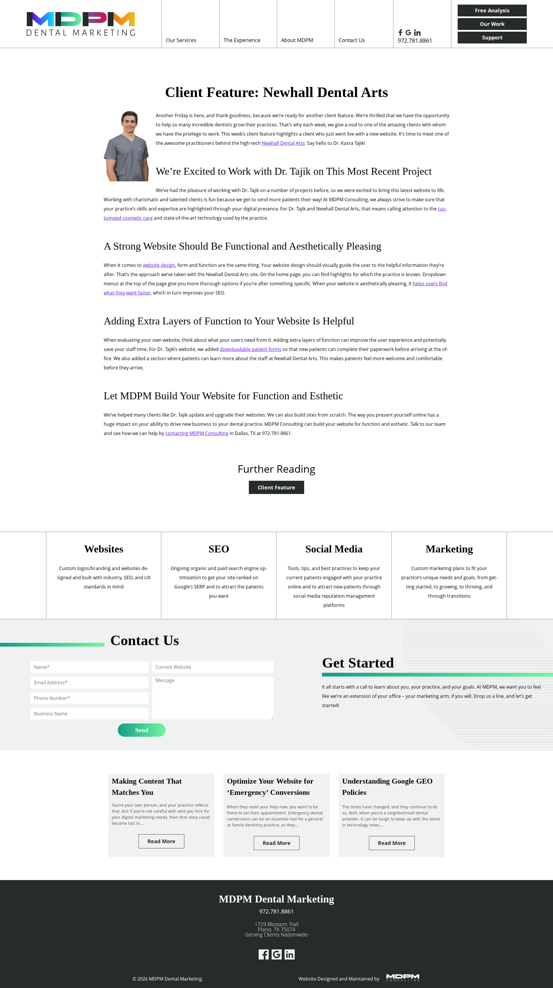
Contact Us (352, 40)
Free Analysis (492, 10)
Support (492, 37)
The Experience (242, 40)
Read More (161, 841)
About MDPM (297, 40)
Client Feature (276, 487)
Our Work (492, 23)
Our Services (181, 40)
